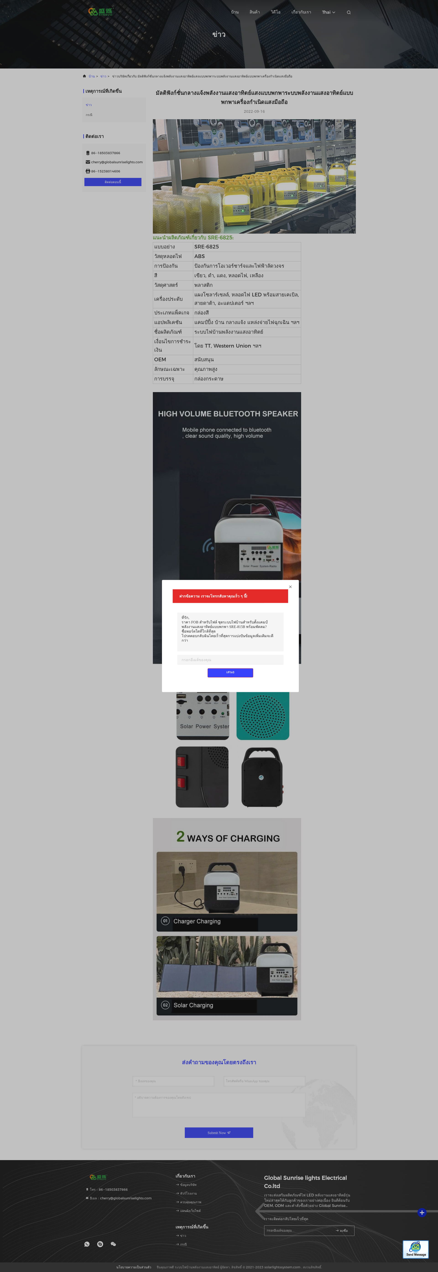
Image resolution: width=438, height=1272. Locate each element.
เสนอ (230, 672)
